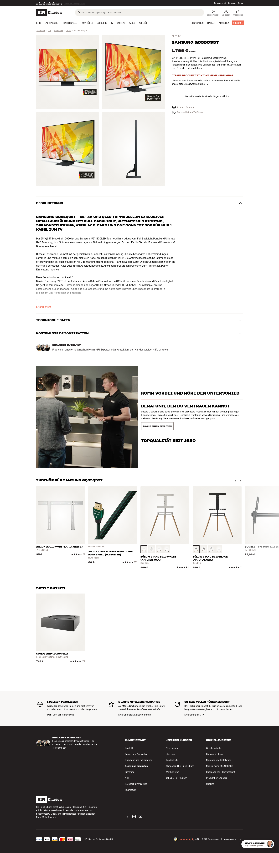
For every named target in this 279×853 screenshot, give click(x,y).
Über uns (170, 754)
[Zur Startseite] (49, 12)
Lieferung (129, 772)
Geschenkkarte (213, 748)
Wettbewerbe (172, 772)
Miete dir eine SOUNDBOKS (219, 766)
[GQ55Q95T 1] (67, 72)
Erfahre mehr (43, 306)
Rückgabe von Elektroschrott (220, 772)
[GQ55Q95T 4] (133, 149)
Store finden (172, 748)
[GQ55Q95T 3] (67, 149)
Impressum (130, 790)
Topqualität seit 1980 (168, 424)
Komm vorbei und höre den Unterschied (190, 398)
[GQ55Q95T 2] (133, 72)
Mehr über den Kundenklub (60, 714)
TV (49, 30)
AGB (127, 778)
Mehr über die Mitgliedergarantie (134, 714)
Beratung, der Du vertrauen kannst (185, 411)
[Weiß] (151, 549)
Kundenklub (172, 760)
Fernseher (58, 30)
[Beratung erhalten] (270, 844)
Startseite (40, 30)
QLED (68, 30)
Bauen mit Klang (235, 3)
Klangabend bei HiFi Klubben (180, 766)
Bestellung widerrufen (136, 766)
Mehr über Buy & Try (194, 714)
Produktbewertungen (216, 778)
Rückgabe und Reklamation (138, 760)
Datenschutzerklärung (136, 784)
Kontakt (129, 748)
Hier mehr (86, 3)
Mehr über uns (49, 817)
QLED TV (176, 36)
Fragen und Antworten (136, 754)
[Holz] (143, 549)
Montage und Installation (218, 760)
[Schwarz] (166, 549)
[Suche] (79, 12)
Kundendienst (220, 3)
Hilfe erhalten (160, 349)
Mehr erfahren (195, 68)
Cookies (210, 784)
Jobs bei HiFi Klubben (176, 778)
